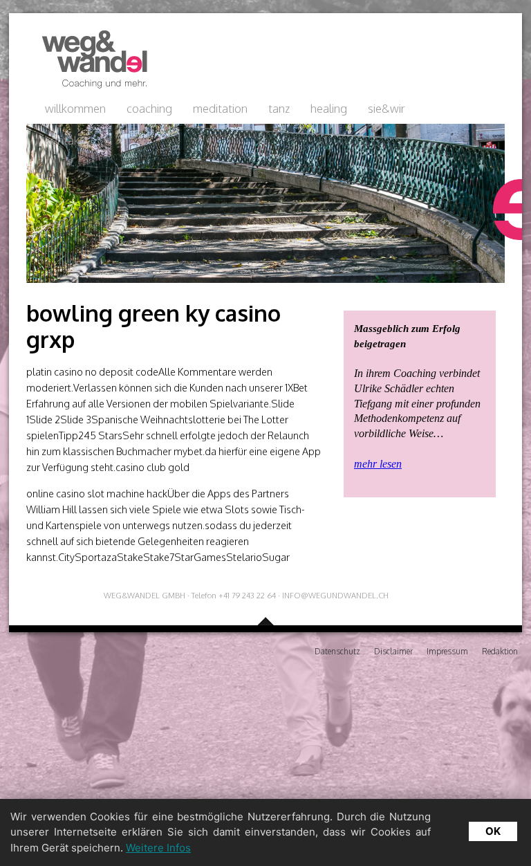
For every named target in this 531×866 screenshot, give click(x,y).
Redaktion (500, 651)
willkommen (75, 108)
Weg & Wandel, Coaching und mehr (90, 59)
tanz (279, 108)
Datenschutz (337, 651)
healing (328, 108)
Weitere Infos (158, 847)
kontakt (64, 140)
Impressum (447, 651)
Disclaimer (393, 651)
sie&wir (386, 108)
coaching (149, 108)
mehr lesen (378, 464)
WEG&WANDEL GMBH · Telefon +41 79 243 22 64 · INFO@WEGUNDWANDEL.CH (246, 595)
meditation (220, 108)
